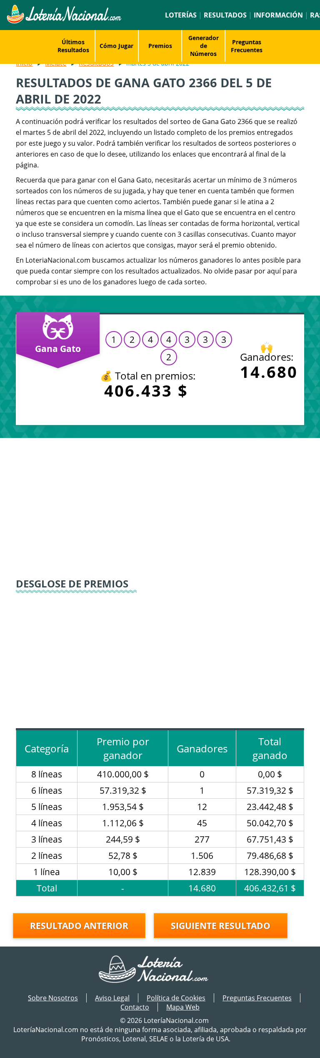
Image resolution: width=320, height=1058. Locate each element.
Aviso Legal (112, 997)
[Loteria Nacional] (63, 21)
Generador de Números (203, 46)
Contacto (134, 1007)
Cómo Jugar (116, 46)
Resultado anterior (79, 925)
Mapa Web (183, 1007)
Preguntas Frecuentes (246, 46)
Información (278, 15)
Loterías (181, 15)
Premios (160, 46)
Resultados (225, 15)
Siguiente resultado (220, 925)
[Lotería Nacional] (160, 970)
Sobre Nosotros (53, 997)
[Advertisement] (160, 509)
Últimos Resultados (73, 46)
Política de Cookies (176, 997)
